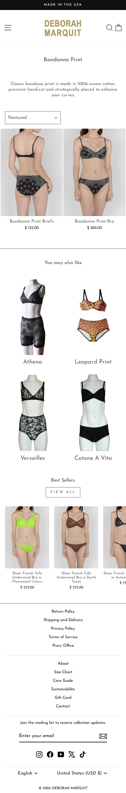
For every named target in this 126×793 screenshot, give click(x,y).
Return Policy (63, 611)
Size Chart (63, 672)
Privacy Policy (63, 629)
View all (63, 492)
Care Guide (63, 681)
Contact (63, 706)
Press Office (63, 646)
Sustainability (63, 689)
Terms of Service (63, 637)
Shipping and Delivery (63, 620)
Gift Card (63, 698)
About (63, 664)
